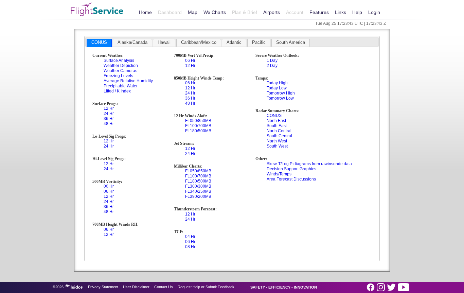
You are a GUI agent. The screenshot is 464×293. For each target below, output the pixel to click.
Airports (271, 12)
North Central (279, 130)
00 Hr (109, 186)
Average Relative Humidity (128, 81)
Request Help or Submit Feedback (206, 287)
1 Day (272, 60)
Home (145, 12)
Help (357, 12)
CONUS (274, 115)
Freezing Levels (118, 75)
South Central (279, 136)
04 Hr (190, 236)
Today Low (277, 88)
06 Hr (109, 191)
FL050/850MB (198, 120)
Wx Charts (214, 12)
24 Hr (109, 113)
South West (277, 146)
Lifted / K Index (117, 91)
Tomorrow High (281, 93)
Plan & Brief (244, 12)
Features (319, 12)
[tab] (99, 43)
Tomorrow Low (280, 98)
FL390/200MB (198, 196)
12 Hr (109, 108)
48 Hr (109, 123)
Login (374, 12)
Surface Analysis (119, 60)
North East (276, 120)
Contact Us (163, 287)
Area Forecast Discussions (291, 179)
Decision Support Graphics (291, 169)
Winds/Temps (279, 174)
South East (277, 125)
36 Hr (109, 118)
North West (277, 141)
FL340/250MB (198, 191)
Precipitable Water (121, 86)
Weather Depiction (121, 65)
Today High (277, 83)
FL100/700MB (198, 125)
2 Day (272, 65)
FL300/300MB (198, 186)
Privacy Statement (103, 287)
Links (340, 12)
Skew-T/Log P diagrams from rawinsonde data (309, 163)
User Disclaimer (136, 287)
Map (192, 12)
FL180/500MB (198, 130)
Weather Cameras (120, 70)
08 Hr (190, 246)
